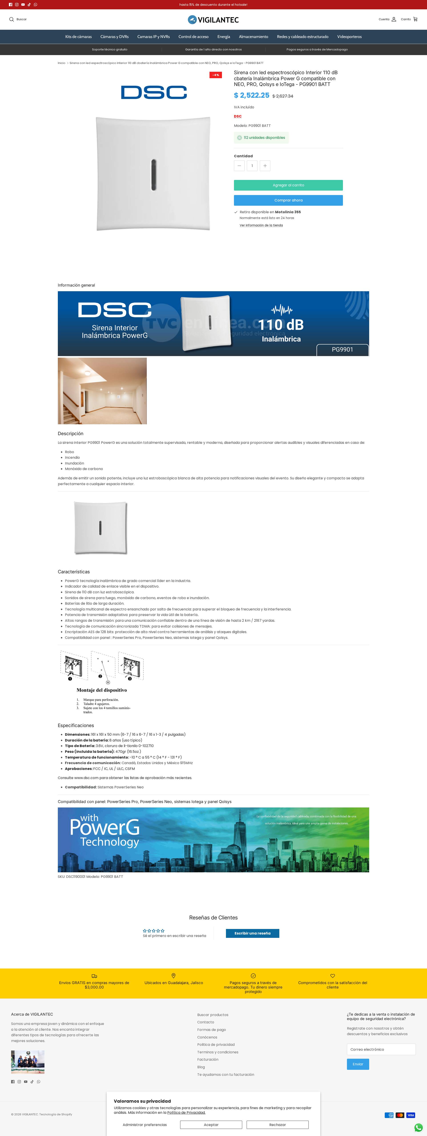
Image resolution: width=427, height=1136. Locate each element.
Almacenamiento (253, 36)
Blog (201, 1067)
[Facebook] (10, 4)
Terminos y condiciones (217, 1052)
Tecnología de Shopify (55, 1114)
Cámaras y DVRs (115, 36)
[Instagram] (16, 4)
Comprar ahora (288, 200)
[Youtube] (23, 4)
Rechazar (277, 1124)
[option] (154, 163)
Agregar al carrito (288, 185)
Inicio (61, 63)
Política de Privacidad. (186, 1112)
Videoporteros (349, 36)
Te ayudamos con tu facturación (225, 1074)
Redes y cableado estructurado (302, 36)
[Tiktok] (29, 4)
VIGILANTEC (30, 1114)
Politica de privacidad (216, 1044)
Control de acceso (194, 36)
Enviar (358, 1064)
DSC (238, 116)
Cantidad (243, 156)
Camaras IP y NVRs (153, 36)
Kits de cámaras (78, 36)
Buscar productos (212, 1014)
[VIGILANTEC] (213, 19)
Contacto (205, 1022)
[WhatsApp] (35, 4)
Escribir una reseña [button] (253, 933)
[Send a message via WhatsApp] (419, 1128)
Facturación (207, 1059)
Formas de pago (211, 1029)
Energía (224, 36)
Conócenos (207, 1037)
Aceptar (211, 1124)
